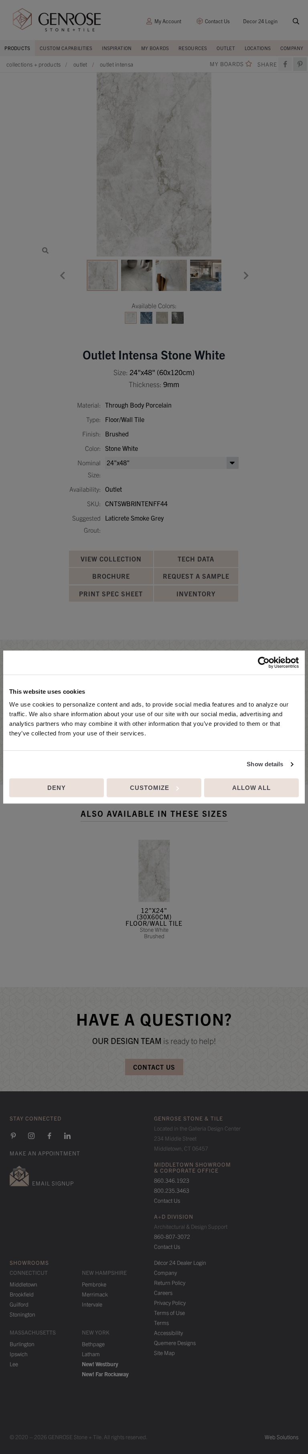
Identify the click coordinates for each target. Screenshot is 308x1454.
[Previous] (62, 275)
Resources (192, 48)
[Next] (246, 275)
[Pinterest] (13, 1136)
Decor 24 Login (260, 21)
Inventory (196, 594)
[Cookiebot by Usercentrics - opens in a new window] (264, 662)
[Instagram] (31, 1136)
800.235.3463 (171, 1190)
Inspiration (117, 48)
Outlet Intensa (116, 64)
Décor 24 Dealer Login (180, 1262)
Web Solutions (281, 1436)
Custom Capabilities (66, 48)
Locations (258, 48)
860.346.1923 (171, 1180)
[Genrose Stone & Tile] (57, 20)
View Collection (111, 559)
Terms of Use (169, 1312)
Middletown (23, 1284)
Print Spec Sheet (111, 594)
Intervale (92, 1304)
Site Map (164, 1352)
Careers (163, 1292)
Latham (91, 1353)
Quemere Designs (175, 1342)
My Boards (155, 48)
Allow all (251, 787)
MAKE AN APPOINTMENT (45, 1153)
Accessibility (168, 1332)
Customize (149, 787)
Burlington (22, 1343)
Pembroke (94, 1284)
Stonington (22, 1314)
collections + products (33, 64)
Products (17, 48)
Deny (56, 787)
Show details (265, 764)
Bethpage (93, 1343)
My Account (167, 21)
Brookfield (22, 1294)
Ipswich (19, 1353)
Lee (14, 1363)
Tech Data (196, 559)
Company (292, 48)
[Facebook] (285, 64)
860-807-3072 (172, 1236)
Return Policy (169, 1282)
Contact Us (217, 21)
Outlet (226, 48)
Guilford (19, 1304)
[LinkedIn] (67, 1136)
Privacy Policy (170, 1302)
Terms (161, 1322)
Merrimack (95, 1294)
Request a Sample (196, 576)
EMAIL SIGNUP (53, 1183)
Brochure (111, 576)
